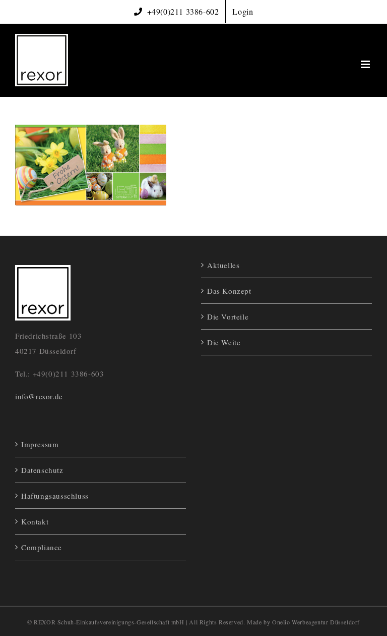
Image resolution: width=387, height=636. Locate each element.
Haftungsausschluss (55, 496)
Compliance (41, 547)
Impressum (39, 444)
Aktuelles (223, 265)
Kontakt (34, 521)
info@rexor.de (39, 396)
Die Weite (223, 342)
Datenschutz (42, 470)
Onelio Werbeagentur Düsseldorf (316, 622)
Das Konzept (229, 291)
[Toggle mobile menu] (366, 64)
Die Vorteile (227, 316)
